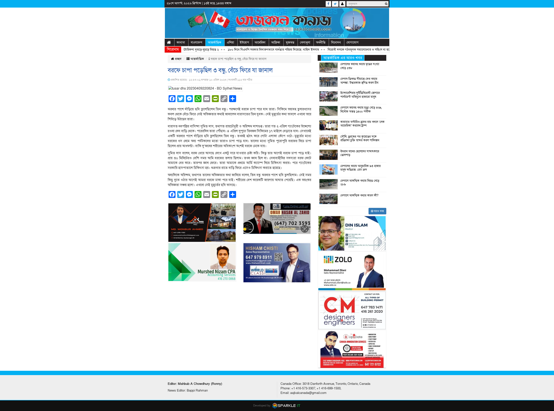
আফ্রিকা (275, 42)
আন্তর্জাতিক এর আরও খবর (342, 57)
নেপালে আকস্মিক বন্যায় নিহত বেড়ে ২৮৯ (359, 183)
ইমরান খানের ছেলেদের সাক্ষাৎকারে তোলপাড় (359, 153)
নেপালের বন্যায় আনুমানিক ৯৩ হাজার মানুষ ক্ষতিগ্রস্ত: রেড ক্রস (360, 168)
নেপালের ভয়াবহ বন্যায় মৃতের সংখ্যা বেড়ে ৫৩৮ (359, 66)
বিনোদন (336, 42)
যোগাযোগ (352, 42)
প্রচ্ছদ (178, 59)
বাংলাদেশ (196, 42)
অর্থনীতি (320, 42)
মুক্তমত (290, 42)
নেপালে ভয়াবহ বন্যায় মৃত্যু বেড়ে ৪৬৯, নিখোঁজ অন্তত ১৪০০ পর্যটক (361, 110)
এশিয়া (230, 42)
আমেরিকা (260, 42)
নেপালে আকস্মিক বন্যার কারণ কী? (359, 195)
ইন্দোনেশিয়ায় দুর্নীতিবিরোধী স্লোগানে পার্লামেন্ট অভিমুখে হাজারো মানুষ (360, 95)
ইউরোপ (244, 42)
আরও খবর (378, 211)
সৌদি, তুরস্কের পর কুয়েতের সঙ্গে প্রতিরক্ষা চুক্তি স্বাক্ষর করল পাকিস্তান (359, 139)
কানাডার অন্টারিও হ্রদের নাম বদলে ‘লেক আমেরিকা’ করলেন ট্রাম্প (362, 124)
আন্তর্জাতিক (214, 42)
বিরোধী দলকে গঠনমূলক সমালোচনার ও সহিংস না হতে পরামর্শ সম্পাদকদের (360, 49)
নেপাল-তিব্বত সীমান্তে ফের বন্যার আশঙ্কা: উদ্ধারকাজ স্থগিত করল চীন (359, 81)
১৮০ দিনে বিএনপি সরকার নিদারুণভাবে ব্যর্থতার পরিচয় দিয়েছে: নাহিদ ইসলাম (261, 49)
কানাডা (181, 42)
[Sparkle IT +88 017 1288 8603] (286, 405)
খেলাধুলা (305, 42)
